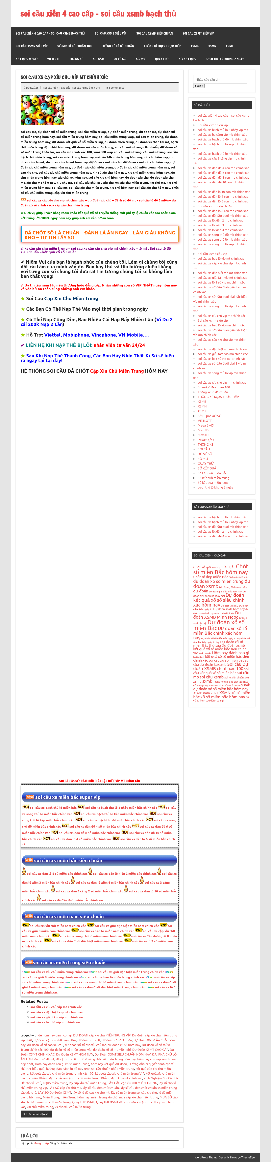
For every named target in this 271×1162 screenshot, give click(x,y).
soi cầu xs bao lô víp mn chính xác (221, 325)
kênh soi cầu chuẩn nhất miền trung (109, 1068)
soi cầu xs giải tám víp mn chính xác (223, 354)
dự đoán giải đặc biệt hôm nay (225, 591)
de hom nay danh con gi (55, 1035)
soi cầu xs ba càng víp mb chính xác (222, 134)
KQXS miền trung (55, 1083)
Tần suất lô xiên (232, 685)
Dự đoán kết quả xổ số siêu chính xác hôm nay (219, 599)
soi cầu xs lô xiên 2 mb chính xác (220, 220)
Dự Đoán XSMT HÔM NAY (74, 1054)
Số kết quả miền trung (213, 478)
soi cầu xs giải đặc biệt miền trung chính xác (131, 972)
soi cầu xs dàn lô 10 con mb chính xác (224, 192)
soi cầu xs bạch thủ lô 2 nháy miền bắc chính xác (121, 807)
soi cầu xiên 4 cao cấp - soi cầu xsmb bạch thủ (71, 87)
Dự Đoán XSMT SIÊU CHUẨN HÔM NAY (123, 1054)
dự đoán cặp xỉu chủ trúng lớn (55, 1040)
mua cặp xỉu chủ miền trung (138, 1097)
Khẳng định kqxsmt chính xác (121, 1078)
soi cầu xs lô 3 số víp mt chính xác (221, 282)
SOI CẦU (98, 59)
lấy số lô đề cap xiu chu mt (91, 1092)
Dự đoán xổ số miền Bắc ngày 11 (218, 638)
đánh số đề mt (44, 1059)
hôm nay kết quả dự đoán (109, 1064)
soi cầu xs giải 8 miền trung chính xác (51, 977)
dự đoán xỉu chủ (99, 200)
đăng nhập (41, 1143)
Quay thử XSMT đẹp (110, 1102)
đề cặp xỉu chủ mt (68, 1059)
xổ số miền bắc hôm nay (222, 696)
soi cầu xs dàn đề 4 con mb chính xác (223, 168)
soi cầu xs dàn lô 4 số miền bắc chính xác (81, 839)
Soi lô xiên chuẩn (234, 677)
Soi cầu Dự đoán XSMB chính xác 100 (221, 666)
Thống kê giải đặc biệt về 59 (210, 685)
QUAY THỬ (162, 59)
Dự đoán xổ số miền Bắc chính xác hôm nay (220, 632)
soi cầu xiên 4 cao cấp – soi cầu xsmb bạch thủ (98, 13)
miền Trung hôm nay (75, 1097)
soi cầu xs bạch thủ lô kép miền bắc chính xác (114, 814)
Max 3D (203, 430)
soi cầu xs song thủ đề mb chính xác (223, 234)
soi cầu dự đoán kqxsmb (221, 662)
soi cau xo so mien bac (226, 660)
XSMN (212, 46)
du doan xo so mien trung (218, 581)
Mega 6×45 (206, 425)
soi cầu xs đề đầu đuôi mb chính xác (223, 215)
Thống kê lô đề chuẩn (117, 46)
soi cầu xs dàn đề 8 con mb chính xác (223, 177)
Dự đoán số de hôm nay (229, 609)
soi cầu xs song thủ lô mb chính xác (222, 239)
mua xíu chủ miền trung (54, 1102)
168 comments (114, 87)
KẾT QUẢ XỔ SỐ (26, 59)
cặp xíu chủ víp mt (56, 200)
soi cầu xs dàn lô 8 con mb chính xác (223, 211)
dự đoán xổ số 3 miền (117, 1040)
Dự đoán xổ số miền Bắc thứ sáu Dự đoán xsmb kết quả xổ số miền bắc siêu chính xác (219, 647)
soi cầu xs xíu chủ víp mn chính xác (222, 382)
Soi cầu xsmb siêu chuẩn (154, 33)
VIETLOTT (53, 59)
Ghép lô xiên (205, 653)
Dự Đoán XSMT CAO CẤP (150, 1049)
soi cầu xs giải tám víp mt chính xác (57, 1017)
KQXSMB (198, 656)
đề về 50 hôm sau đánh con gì (221, 699)
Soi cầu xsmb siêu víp (111, 33)
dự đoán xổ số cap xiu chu (45, 1045)
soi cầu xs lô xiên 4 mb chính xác (220, 230)
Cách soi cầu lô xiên (238, 577)
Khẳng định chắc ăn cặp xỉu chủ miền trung (69, 1078)
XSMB (195, 46)
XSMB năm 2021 (206, 693)
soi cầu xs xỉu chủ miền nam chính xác (58, 926)
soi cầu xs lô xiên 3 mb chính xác (220, 225)
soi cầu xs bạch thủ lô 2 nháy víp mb (223, 130)
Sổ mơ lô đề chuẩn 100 (74, 46)
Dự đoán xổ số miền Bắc (219, 625)
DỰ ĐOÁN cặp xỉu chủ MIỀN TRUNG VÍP (102, 1035)
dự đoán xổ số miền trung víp (70, 1049)
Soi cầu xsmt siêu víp (198, 33)
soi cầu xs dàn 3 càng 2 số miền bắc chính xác (89, 891)
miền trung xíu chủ (104, 1097)
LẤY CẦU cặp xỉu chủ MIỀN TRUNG (132, 1083)
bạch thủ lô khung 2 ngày (225, 59)
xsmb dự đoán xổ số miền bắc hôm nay (221, 686)
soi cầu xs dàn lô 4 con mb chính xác (223, 196)
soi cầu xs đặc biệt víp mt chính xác (56, 1012)
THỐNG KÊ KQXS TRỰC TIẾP (162, 46)
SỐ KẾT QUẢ (187, 59)
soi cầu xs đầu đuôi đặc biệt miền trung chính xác (108, 987)
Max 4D (203, 435)
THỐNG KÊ (76, 59)
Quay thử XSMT (83, 1102)
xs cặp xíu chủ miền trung (73, 1107)
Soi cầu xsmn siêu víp (32, 46)
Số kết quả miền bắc (212, 473)
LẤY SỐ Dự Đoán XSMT (54, 1092)
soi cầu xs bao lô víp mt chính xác (55, 1022)
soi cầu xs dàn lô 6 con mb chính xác (223, 201)
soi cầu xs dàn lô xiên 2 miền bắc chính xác (124, 873)
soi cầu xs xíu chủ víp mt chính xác (56, 1007)
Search (199, 85)
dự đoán (200, 590)
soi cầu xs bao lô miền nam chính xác (106, 931)
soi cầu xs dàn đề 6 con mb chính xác (223, 172)
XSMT (230, 46)
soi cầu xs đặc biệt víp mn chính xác (222, 349)
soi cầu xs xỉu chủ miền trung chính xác (59, 972)
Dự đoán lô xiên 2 (229, 605)
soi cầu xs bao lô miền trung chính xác (116, 977)
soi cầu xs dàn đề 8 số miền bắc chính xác (89, 833)
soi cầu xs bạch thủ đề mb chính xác (223, 139)
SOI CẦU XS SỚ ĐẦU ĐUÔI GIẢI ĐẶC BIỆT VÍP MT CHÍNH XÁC (99, 781)
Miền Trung (51, 1097)
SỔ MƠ (140, 59)
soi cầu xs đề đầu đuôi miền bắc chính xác (72, 900)
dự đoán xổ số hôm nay (124, 1045)
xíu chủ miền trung (40, 1107)
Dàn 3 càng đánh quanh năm (233, 587)
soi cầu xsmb (212, 676)
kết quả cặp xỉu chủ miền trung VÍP (119, 1073)
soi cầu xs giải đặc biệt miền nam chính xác (127, 926)
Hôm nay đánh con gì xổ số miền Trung (62, 1064)
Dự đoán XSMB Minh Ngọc (217, 614)
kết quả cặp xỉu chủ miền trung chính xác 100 (61, 1073)
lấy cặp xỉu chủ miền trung (87, 1083)
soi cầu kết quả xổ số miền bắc (221, 671)
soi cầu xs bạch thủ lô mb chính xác (222, 153)
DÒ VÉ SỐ (119, 59)
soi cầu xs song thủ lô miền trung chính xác (106, 982)
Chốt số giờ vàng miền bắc (214, 567)
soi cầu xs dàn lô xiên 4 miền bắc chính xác (107, 882)
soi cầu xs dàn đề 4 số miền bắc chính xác (100, 826)
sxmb (207, 680)
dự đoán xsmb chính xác (222, 613)
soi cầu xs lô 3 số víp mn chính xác (221, 358)
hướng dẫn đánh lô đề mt (64, 1068)
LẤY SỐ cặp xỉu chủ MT (65, 1087)
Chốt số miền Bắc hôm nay (220, 569)
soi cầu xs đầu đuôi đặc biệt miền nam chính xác (87, 941)
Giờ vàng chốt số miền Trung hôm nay (109, 1059)
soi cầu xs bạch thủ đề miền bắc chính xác (114, 820)
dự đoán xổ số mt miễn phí (112, 1049)
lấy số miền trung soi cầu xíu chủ (134, 1092)
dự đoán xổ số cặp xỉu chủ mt (85, 1045)
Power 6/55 (206, 439)
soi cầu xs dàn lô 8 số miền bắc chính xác (57, 873)
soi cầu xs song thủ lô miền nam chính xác (91, 936)
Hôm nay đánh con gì (230, 652)
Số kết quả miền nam (213, 482)
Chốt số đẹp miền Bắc (210, 577)
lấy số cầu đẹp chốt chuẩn (101, 1087)
